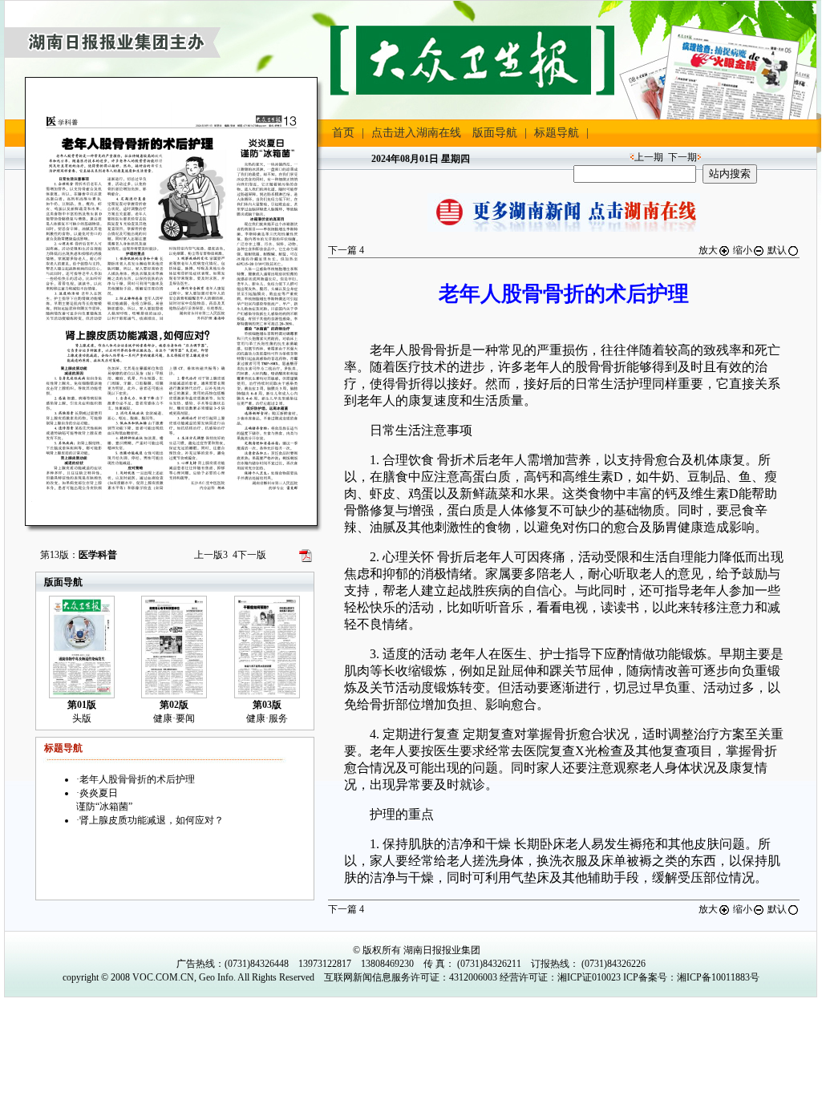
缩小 (742, 250)
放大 (708, 250)
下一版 (249, 554)
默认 (777, 250)
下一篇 (346, 250)
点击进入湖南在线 (416, 133)
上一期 (648, 157)
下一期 (682, 157)
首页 (343, 133)
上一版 (211, 554)
